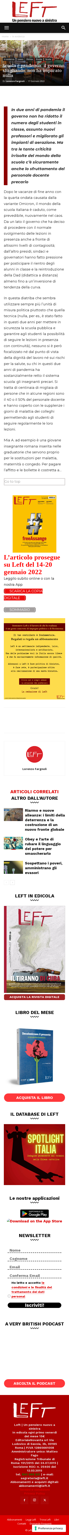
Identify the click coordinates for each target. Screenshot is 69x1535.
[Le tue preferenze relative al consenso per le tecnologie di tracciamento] (49, 1528)
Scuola (48, 59)
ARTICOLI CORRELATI (34, 791)
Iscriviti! (34, 1305)
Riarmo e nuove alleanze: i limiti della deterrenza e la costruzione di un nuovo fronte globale (45, 820)
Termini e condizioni (34, 1489)
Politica (29, 59)
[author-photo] (34, 763)
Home (5, 36)
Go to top (12, 481)
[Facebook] (9, 95)
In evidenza (18, 36)
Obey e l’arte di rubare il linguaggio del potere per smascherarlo (43, 846)
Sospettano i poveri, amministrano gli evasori (43, 868)
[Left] (34, 11)
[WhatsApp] (35, 95)
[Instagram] (34, 1500)
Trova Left (45, 1519)
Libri (56, 1519)
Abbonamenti (14, 1519)
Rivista (39, 59)
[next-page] (12, 882)
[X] (22, 95)
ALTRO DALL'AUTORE (34, 798)
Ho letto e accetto (32, 1289)
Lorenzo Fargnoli (15, 81)
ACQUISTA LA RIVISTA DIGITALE (34, 997)
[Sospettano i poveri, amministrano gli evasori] (13, 867)
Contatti (21, 1523)
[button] (6, 28)
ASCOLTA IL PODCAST (34, 1383)
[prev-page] (6, 882)
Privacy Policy (34, 1493)
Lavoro (20, 59)
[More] (48, 95)
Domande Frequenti (41, 1523)
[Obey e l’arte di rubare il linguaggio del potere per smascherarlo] (13, 843)
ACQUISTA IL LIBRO (34, 1097)
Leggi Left (31, 1519)
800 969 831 (31, 1474)
